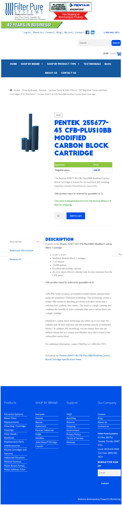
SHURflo (39, 438)
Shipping (71, 426)
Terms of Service (75, 438)
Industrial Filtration (14, 457)
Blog (100, 418)
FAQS (69, 414)
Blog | (59, 32)
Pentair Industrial (44, 430)
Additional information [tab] (21, 250)
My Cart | (68, 32)
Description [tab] (16, 241)
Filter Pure (48, 14)
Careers (101, 414)
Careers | (50, 32)
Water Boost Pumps (14, 465)
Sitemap (71, 442)
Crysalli (39, 446)
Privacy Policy (73, 434)
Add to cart (76, 215)
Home (17, 90)
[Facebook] (87, 32)
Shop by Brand (30, 64)
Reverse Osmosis (12, 461)
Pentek (42, 90)
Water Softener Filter (15, 469)
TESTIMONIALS (92, 64)
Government (73, 430)
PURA (38, 434)
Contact (79, 32)
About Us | (38, 32)
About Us (102, 422)
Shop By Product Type (61, 64)
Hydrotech (40, 426)
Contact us (103, 426)
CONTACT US (68, 72)
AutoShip (71, 418)
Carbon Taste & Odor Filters (63, 90)
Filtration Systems (13, 414)
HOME (13, 64)
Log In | (27, 32)
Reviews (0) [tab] (15, 259)
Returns (71, 422)
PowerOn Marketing (110, 499)
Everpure (39, 414)
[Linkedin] (92, 32)
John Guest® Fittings (46, 442)
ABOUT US (51, 72)
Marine (38, 422)
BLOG (108, 64)
